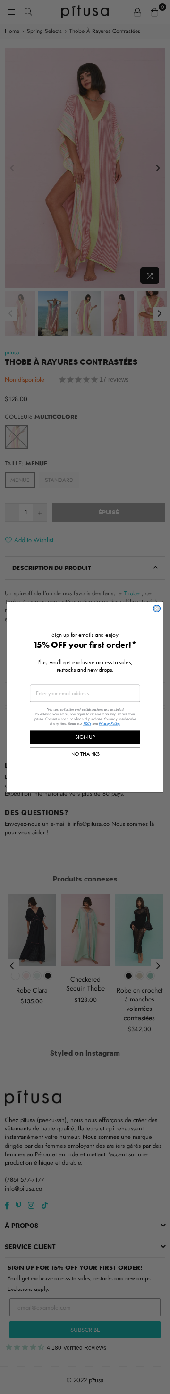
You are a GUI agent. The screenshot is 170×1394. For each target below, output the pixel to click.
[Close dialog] (157, 608)
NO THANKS (85, 753)
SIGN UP (85, 736)
